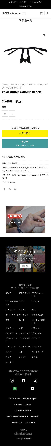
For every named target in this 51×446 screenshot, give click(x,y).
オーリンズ (10, 309)
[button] (24, 13)
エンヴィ (35, 301)
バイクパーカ (11, 333)
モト (21, 352)
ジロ (8, 320)
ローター (9, 362)
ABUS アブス (32, 167)
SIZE (4, 107)
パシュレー (36, 328)
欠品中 (25, 143)
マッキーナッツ (25, 346)
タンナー (9, 328)
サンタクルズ (37, 315)
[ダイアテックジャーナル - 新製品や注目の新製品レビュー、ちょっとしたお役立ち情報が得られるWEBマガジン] (11, 13)
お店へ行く (37, 2)
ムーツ (8, 352)
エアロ (21, 301)
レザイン (22, 357)
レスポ (35, 357)
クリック (22, 309)
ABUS (12, 182)
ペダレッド (10, 346)
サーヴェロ (23, 315)
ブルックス (36, 333)
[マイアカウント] (47, 13)
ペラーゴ (35, 338)
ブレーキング (24, 338)
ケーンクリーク (12, 315)
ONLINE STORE (25, 6)
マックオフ (36, 346)
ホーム (5, 84)
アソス (8, 293)
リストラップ (37, 352)
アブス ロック (24, 293)
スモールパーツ (13, 175)
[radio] (5, 113)
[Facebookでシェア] (4, 188)
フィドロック (24, 333)
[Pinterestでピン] (15, 188)
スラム (21, 320)
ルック (8, 357)
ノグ (21, 328)
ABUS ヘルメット (18, 84)
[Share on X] (9, 188)
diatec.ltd (28, 438)
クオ (34, 309)
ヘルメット (24, 175)
